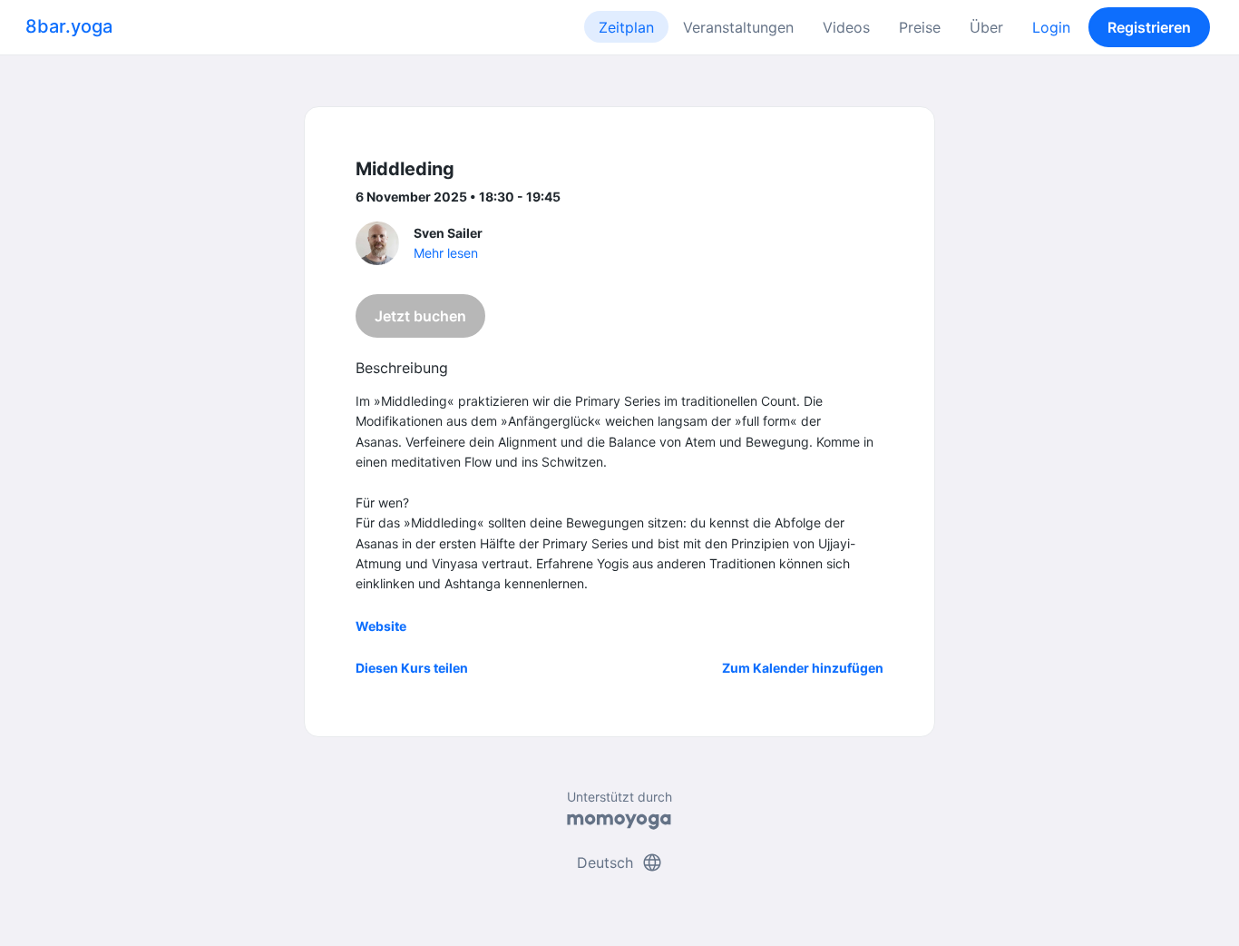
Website (381, 626)
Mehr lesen (446, 253)
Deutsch (620, 862)
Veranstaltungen (738, 27)
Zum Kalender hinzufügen (802, 667)
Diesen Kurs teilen (412, 667)
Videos (846, 27)
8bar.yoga (68, 26)
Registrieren (1149, 27)
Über (986, 27)
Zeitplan (626, 27)
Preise (920, 27)
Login (1051, 27)
